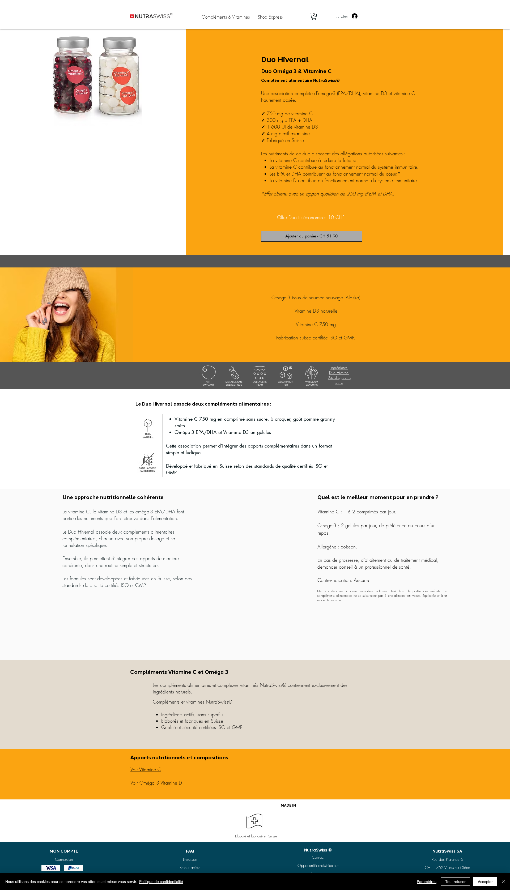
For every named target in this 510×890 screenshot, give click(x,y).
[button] (314, 16)
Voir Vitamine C (145, 769)
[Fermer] (503, 881)
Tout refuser (455, 881)
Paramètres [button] (426, 881)
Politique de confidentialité (161, 881)
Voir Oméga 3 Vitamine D (156, 783)
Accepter (485, 881)
